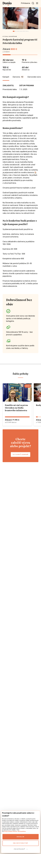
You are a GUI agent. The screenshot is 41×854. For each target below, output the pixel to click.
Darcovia (18, 77)
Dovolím (20, 836)
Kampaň (6, 77)
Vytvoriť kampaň (20, 454)
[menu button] (37, 3)
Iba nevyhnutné (20, 843)
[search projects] (33, 3)
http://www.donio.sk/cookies (15, 831)
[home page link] (7, 3)
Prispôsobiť (19, 849)
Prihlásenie (25, 3)
